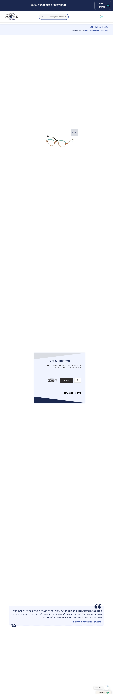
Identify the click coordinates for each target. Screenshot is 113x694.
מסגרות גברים (94, 31)
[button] (48, 136)
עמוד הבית (104, 31)
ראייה (86, 31)
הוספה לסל (66, 380)
